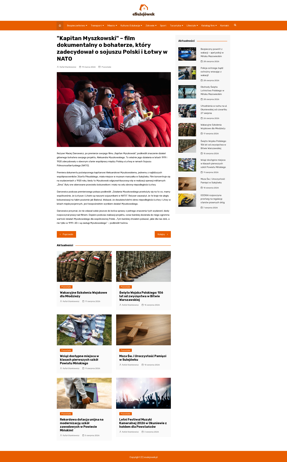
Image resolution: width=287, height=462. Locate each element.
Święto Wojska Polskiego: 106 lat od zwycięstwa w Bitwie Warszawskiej (141, 296)
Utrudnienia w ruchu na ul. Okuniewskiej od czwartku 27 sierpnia (214, 109)
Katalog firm (208, 25)
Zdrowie (150, 25)
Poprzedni (68, 234)
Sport (163, 25)
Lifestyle (191, 25)
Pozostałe (106, 67)
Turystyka (175, 25)
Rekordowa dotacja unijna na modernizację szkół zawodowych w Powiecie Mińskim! (81, 425)
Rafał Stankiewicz (68, 67)
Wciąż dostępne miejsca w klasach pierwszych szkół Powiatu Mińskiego (79, 359)
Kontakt (224, 25)
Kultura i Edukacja (130, 25)
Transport (96, 25)
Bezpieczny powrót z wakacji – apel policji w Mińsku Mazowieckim (212, 53)
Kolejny (161, 234)
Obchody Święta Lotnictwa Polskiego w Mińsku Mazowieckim (212, 90)
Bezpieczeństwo (76, 25)
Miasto (111, 25)
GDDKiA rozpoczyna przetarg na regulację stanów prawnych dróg (213, 199)
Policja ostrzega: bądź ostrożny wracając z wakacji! (212, 72)
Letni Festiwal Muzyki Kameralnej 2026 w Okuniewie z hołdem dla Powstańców (143, 423)
